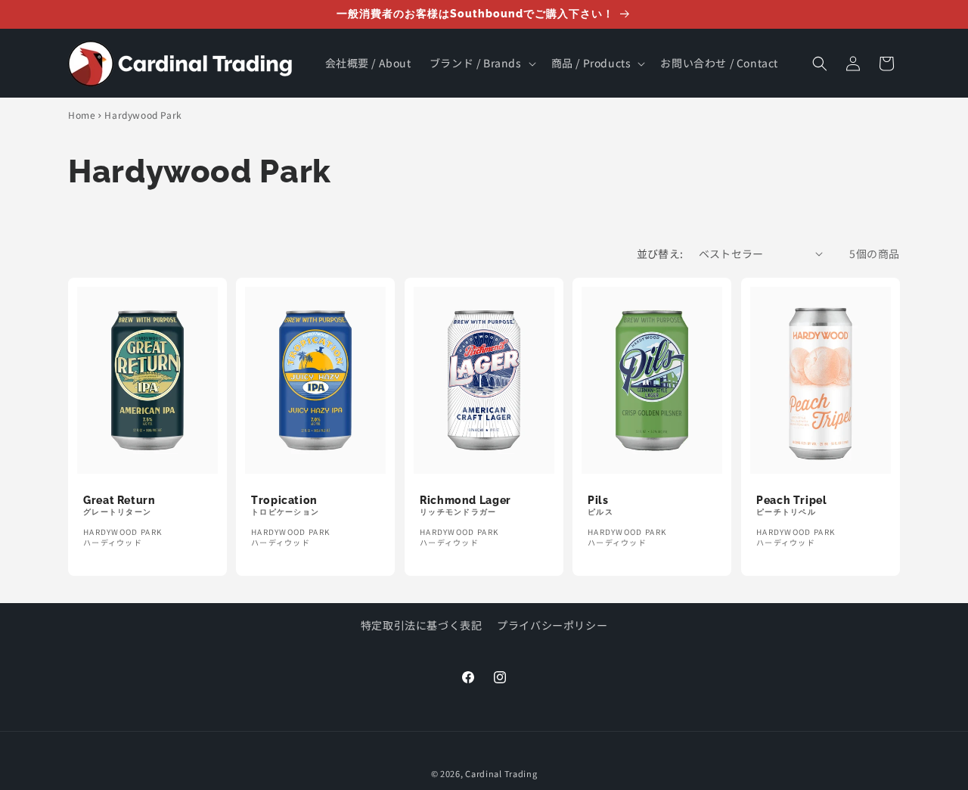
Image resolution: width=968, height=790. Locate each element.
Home (81, 114)
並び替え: (660, 253)
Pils (598, 500)
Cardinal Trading (501, 773)
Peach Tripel (791, 500)
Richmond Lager (465, 500)
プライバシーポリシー (552, 625)
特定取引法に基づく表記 (421, 625)
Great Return (119, 500)
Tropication (284, 500)
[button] (481, 63)
